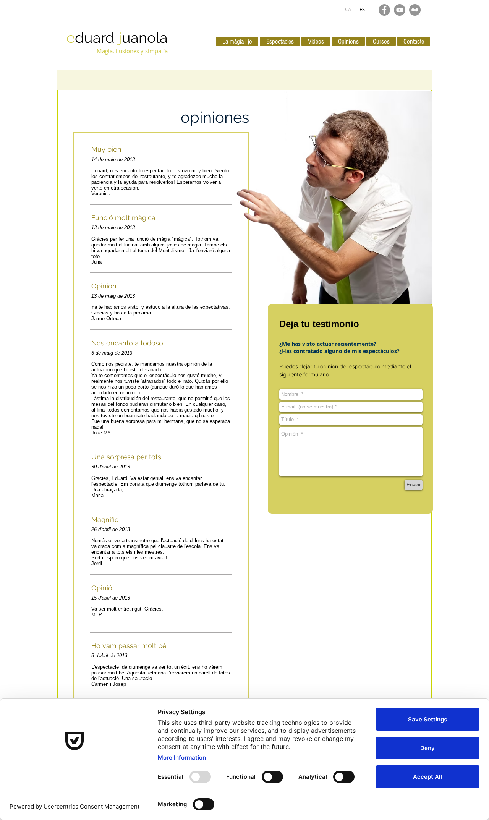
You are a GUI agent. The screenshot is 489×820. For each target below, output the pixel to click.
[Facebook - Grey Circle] (384, 10)
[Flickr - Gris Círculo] (415, 10)
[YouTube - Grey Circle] (399, 10)
